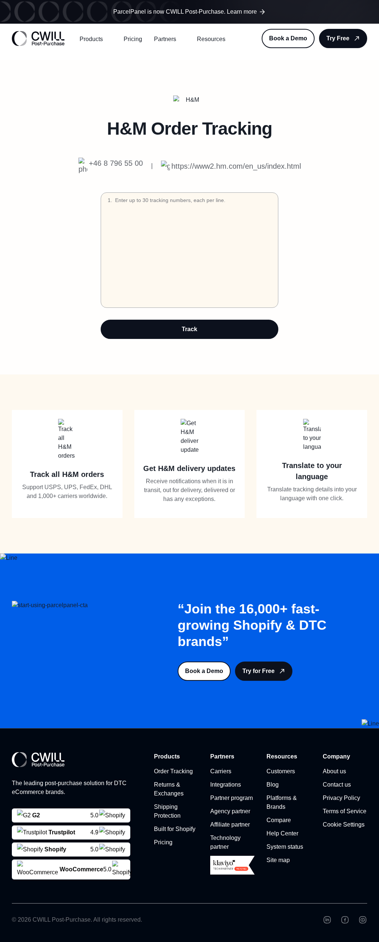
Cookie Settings (344, 824)
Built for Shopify (174, 829)
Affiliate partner (230, 824)
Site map (278, 860)
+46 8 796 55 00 (116, 163)
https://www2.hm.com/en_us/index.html (236, 166)
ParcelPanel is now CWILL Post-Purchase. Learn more (185, 12)
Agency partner (230, 811)
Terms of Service (344, 811)
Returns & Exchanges (169, 789)
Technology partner (225, 842)
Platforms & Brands (281, 802)
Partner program (231, 798)
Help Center (282, 833)
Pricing (133, 39)
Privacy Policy (341, 798)
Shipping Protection (167, 811)
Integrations (225, 784)
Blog (272, 784)
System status (284, 847)
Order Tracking (173, 771)
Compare (278, 820)
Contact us (337, 784)
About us (334, 771)
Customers (280, 771)
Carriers (220, 771)
